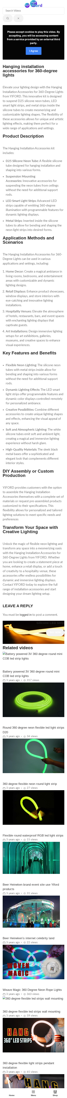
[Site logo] (34, 5)
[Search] (62, 5)
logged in (26, 614)
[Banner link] (33, 632)
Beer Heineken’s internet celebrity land (28, 938)
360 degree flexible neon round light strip (30, 784)
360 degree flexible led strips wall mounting (31, 1011)
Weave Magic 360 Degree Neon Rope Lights (32, 990)
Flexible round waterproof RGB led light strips (33, 835)
